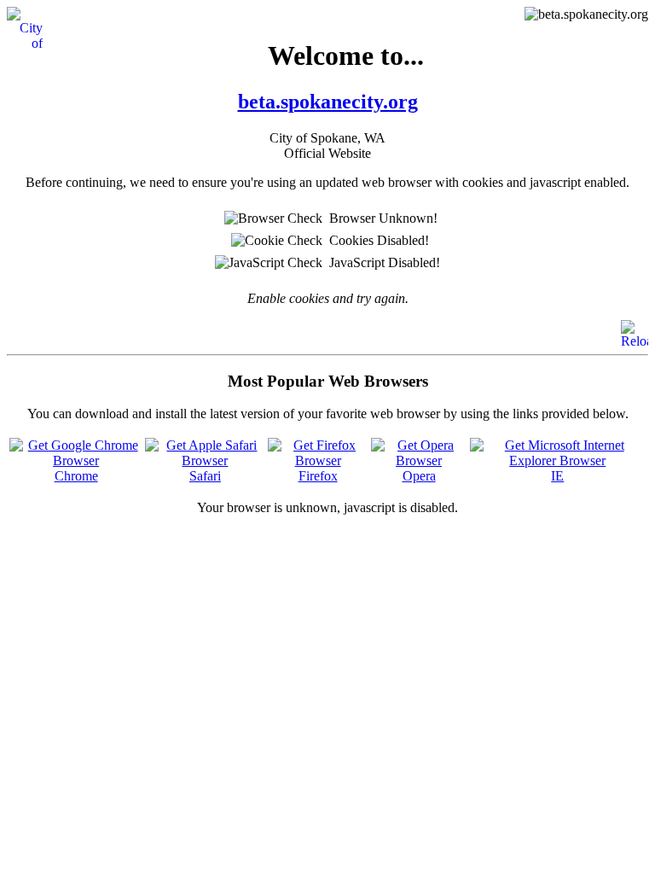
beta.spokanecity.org (328, 101)
